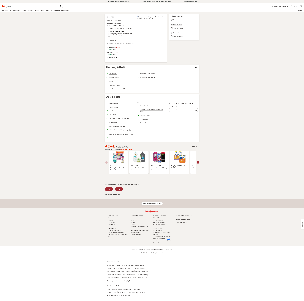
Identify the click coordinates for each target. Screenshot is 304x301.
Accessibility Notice (159, 224)
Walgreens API (135, 232)
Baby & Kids (110, 265)
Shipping (110, 218)
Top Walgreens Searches (114, 281)
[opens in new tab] (151, 18)
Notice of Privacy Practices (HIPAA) (161, 233)
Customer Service (113, 215)
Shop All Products (124, 295)
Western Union (113, 138)
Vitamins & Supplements (129, 278)
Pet (124, 274)
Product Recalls (158, 220)
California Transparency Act (139, 226)
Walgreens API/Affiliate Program (140, 230)
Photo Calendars (133, 292)
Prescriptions (113, 73)
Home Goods (111, 271)
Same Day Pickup (145, 106)
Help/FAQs (111, 222)
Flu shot (111, 81)
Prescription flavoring (146, 78)
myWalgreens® (112, 228)
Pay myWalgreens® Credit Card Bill (117, 235)
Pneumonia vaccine (114, 85)
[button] (294, 6)
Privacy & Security (158, 228)
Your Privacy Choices (160, 238)
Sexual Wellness (142, 274)
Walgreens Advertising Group (184, 215)
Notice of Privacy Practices (138, 249)
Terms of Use (168, 249)
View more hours (112, 57)
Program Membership (114, 230)
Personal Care (131, 274)
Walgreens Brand (143, 278)
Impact (133, 222)
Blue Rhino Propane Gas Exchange (119, 118)
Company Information (137, 215)
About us (133, 218)
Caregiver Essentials (128, 265)
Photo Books (122, 292)
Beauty (118, 265)
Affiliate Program (136, 234)
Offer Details (157, 218)
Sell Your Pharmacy (181, 222)
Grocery (142, 268)
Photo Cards (144, 119)
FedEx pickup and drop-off (117, 126)
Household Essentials (141, 271)
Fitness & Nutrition (125, 268)
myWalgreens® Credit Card (116, 232)
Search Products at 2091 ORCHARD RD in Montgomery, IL (182, 105)
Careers (133, 224)
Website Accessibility (159, 222)
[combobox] (32, 6)
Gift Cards (136, 268)
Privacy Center (157, 230)
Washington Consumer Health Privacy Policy (162, 242)
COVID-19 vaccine (114, 77)
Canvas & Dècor (112, 292)
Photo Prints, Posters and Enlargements (119, 289)
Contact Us (111, 224)
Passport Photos (145, 115)
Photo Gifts (142, 292)
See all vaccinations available (117, 89)
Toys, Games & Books (113, 278)
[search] (196, 110)
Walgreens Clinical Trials (183, 219)
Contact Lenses (139, 265)
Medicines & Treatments (114, 274)
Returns (110, 220)
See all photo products (147, 123)
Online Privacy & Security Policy (163, 236)
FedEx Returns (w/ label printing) (118, 130)
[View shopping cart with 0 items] (301, 6)
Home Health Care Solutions (125, 271)
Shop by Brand (128, 281)
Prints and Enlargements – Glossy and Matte (151, 110)
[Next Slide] (198, 162)
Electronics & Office (113, 268)
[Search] (61, 6)
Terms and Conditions (159, 215)
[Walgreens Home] (3, 6)
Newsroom (134, 220)
